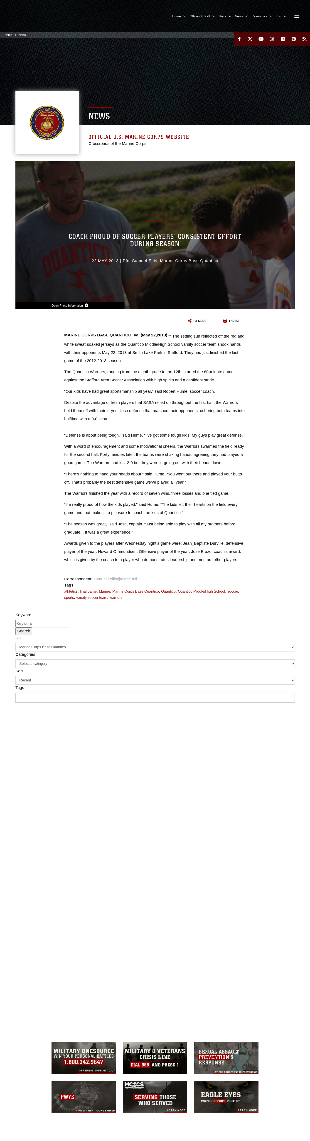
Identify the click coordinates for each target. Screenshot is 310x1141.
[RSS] (304, 39)
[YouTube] (261, 39)
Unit (19, 638)
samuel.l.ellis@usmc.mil (115, 579)
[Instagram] (271, 39)
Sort (19, 671)
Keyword (23, 615)
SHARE (200, 321)
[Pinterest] (293, 39)
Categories (25, 654)
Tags (19, 687)
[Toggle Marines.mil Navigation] (296, 16)
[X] (250, 39)
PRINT (235, 321)
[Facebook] (239, 39)
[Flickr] (282, 39)
